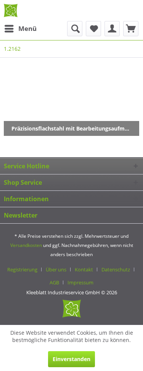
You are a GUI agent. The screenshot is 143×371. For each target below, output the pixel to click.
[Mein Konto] (112, 28)
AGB (54, 282)
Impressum (80, 282)
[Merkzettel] (93, 28)
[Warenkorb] (130, 28)
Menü (27, 28)
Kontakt (84, 269)
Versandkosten (26, 245)
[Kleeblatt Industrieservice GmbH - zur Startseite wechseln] (11, 10)
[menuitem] (20, 28)
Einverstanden (71, 359)
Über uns (56, 269)
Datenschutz (115, 269)
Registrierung (22, 269)
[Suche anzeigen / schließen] (74, 28)
